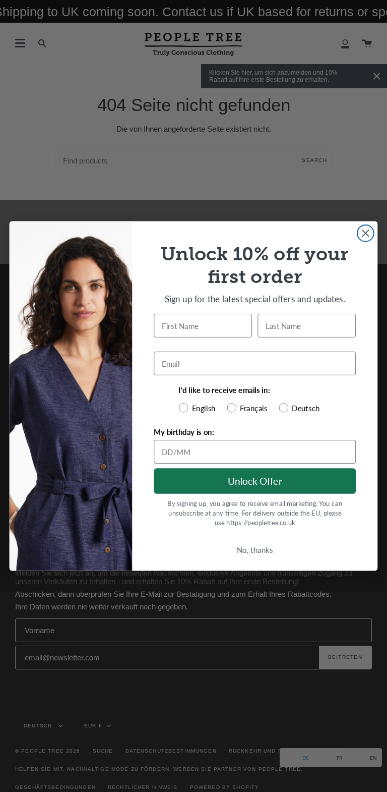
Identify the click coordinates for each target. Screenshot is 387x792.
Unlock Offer (255, 480)
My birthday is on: (184, 431)
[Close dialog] (365, 233)
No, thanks (255, 549)
